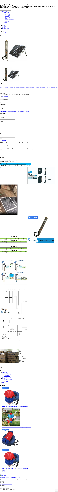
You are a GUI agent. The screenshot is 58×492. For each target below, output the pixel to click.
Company (3, 25)
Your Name (1, 115)
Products (7, 477)
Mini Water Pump (6, 380)
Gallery (3, 30)
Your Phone (2, 123)
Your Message (2, 133)
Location (5, 32)
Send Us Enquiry (5, 99)
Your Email (1, 121)
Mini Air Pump (6, 381)
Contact (3, 31)
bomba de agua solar (5, 372)
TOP (1, 474)
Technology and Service (5, 28)
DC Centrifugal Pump (5, 96)
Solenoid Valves (4, 382)
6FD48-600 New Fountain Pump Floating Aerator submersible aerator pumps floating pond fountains (16, 427)
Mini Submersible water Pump (8, 379)
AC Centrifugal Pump (7, 376)
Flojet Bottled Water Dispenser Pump (7, 377)
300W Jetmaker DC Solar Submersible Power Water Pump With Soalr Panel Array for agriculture (14, 111)
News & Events (4, 27)
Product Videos (6, 29)
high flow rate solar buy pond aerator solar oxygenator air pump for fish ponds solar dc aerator (15, 447)
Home (3, 24)
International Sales (6, 33)
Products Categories (4, 11)
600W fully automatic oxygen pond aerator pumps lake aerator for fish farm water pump (15, 468)
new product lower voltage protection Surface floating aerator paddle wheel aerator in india (15, 406)
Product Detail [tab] (4, 140)
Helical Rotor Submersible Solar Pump (9, 374)
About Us (5, 26)
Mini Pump (3, 378)
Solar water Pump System (5, 95)
